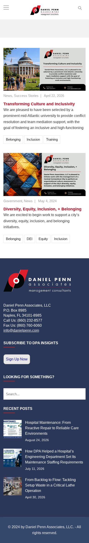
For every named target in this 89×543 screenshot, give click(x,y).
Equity (43, 239)
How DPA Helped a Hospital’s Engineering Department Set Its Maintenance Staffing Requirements (54, 456)
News (7, 96)
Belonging (13, 139)
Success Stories (26, 96)
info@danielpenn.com (21, 330)
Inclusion (33, 139)
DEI (29, 239)
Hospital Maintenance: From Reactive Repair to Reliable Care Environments (52, 428)
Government (12, 201)
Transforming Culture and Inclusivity (39, 104)
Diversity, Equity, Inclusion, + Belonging (42, 209)
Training (52, 139)
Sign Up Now (17, 359)
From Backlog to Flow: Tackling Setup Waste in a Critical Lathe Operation (50, 485)
